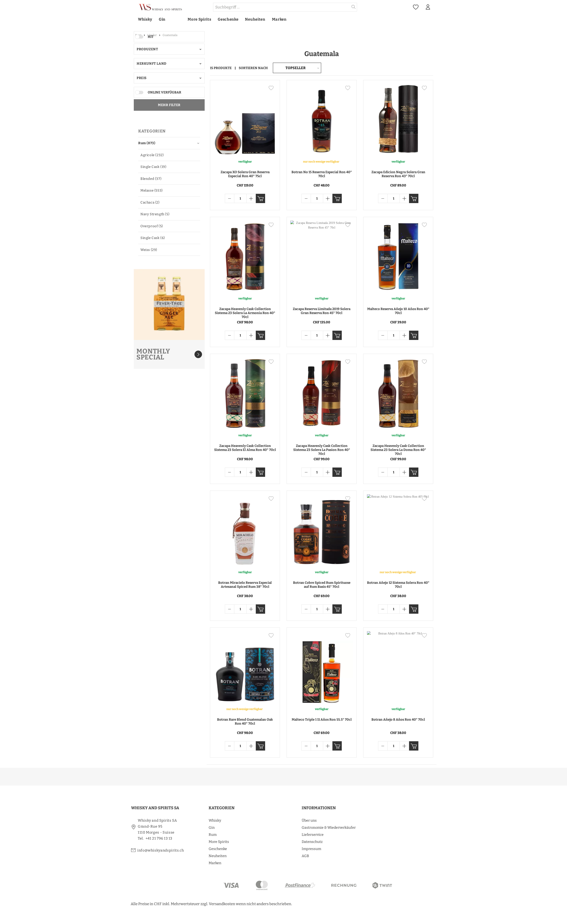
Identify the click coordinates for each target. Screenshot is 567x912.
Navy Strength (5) (154, 214)
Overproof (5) (151, 226)
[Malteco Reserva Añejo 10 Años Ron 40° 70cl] (398, 256)
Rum (213, 834)
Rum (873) (146, 143)
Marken (215, 863)
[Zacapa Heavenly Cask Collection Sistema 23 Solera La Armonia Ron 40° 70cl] (245, 256)
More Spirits (219, 842)
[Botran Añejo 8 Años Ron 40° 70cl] (398, 667)
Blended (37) (150, 179)
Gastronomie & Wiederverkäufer (329, 827)
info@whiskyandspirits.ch (160, 850)
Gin (212, 827)
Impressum (311, 849)
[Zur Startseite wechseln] (172, 7)
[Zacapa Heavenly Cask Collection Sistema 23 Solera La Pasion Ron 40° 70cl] (321, 393)
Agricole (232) (152, 155)
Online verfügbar (164, 92)
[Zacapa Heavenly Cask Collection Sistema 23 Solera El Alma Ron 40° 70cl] (245, 393)
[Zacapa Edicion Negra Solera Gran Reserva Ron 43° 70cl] (398, 119)
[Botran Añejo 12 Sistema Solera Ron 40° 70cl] (398, 530)
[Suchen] (353, 7)
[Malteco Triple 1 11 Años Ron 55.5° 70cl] (321, 667)
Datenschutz (312, 842)
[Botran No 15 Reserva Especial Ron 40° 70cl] (321, 119)
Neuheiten (218, 856)
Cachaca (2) (150, 202)
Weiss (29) (148, 250)
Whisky (215, 820)
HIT (150, 37)
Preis (142, 78)
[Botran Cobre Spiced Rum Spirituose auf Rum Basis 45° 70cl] (321, 530)
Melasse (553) (151, 190)
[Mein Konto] (428, 7)
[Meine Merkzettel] (415, 7)
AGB (305, 856)
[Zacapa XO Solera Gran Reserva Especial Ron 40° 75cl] (245, 119)
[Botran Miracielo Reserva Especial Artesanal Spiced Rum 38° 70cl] (245, 530)
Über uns (309, 820)
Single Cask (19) (153, 167)
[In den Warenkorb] (260, 198)
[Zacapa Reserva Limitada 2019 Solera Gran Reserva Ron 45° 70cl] (321, 256)
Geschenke (218, 849)
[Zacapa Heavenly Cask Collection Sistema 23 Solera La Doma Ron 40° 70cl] (398, 393)
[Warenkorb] (436, 7)
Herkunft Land (152, 64)
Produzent (147, 49)
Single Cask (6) (152, 238)
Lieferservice (313, 834)
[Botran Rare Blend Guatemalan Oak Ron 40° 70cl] (245, 667)
